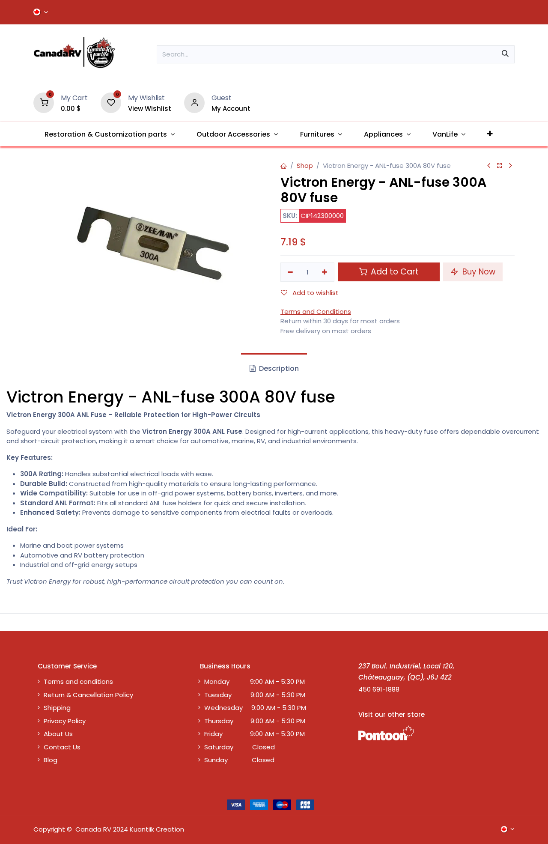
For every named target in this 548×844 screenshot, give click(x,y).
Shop (305, 165)
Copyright (49, 829)
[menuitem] (109, 134)
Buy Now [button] (477, 271)
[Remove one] (290, 272)
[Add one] (325, 272)
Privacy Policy (65, 720)
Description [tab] (278, 368)
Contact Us (62, 747)
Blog (50, 759)
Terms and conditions (78, 681)
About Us (58, 733)
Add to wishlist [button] (315, 292)
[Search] (505, 54)
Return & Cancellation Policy (88, 694)
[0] (43, 102)
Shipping (57, 707)
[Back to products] (499, 165)
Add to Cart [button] (394, 271)
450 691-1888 (378, 689)
